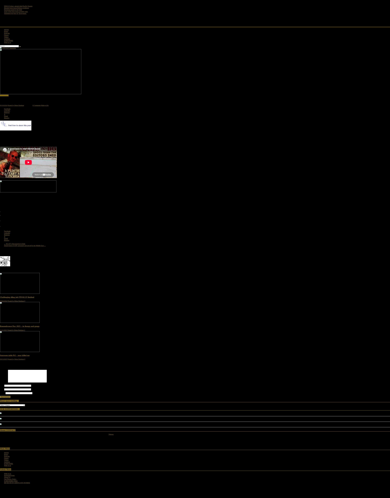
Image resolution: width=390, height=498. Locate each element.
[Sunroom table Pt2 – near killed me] (20, 351)
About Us (7, 477)
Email (2, 389)
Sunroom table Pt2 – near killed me (15, 355)
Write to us (7, 42)
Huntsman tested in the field (13, 10)
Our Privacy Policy (10, 479)
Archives (7, 39)
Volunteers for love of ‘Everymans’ (15, 13)
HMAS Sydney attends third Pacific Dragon (18, 6)
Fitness (6, 35)
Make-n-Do (45, 105)
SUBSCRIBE (8, 41)
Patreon (111, 434)
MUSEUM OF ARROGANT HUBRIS (17, 483)
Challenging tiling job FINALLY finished (17, 297)
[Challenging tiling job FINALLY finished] (20, 293)
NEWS (6, 30)
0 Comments (36, 105)
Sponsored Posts (9, 475)
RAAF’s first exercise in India (14, 244)
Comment (4, 382)
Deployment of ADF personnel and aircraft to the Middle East (25, 246)
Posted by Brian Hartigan (16, 105)
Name (2, 385)
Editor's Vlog (4, 95)
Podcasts (7, 33)
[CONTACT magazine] (8, 48)
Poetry (6, 31)
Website (2, 393)
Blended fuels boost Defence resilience (16, 8)
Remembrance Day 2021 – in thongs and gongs (19, 326)
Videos (6, 37)
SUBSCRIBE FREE (11, 481)
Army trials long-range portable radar (16, 11)
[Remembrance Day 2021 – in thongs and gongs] (20, 322)
